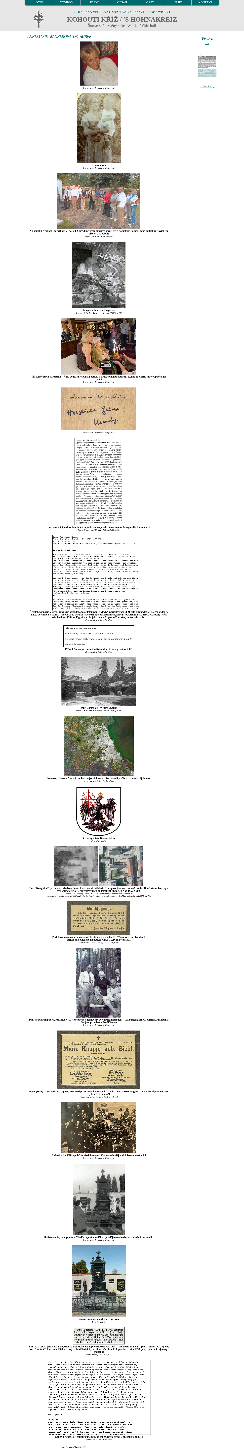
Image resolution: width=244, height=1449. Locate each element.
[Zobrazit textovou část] (207, 65)
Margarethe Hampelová (136, 527)
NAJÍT (178, 2)
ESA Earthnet (108, 781)
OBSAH (122, 2)
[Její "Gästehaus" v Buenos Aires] (98, 681)
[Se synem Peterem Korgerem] (98, 275)
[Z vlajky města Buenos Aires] (98, 811)
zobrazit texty (208, 86)
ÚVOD (39, 2)
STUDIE (94, 2)
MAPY (150, 2)
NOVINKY (66, 2)
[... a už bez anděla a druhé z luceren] (98, 1281)
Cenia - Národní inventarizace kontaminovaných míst (108, 894)
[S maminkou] (98, 128)
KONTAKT (205, 2)
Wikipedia (101, 841)
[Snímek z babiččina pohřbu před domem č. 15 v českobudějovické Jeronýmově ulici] (98, 1127)
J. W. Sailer (86, 313)
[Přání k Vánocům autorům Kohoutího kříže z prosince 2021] (98, 636)
